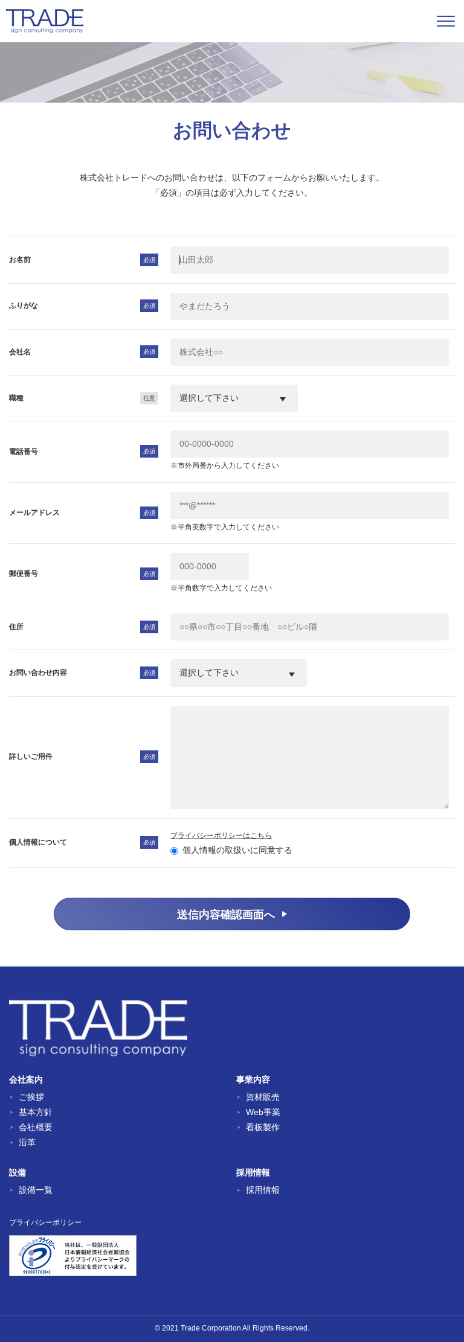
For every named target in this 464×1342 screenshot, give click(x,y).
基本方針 (36, 1112)
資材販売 (263, 1097)
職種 (16, 398)
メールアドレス (34, 512)
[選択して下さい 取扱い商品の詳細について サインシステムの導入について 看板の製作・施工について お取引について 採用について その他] (238, 672)
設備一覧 (36, 1190)
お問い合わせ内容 (38, 672)
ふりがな (23, 305)
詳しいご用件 (31, 756)
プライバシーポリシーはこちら (221, 835)
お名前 (20, 259)
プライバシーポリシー (45, 1222)
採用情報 (263, 1190)
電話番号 (23, 451)
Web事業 (263, 1112)
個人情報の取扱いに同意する (237, 850)
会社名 (20, 352)
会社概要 (36, 1127)
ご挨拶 (31, 1097)
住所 (16, 626)
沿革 (27, 1142)
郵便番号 (23, 573)
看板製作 (263, 1127)
